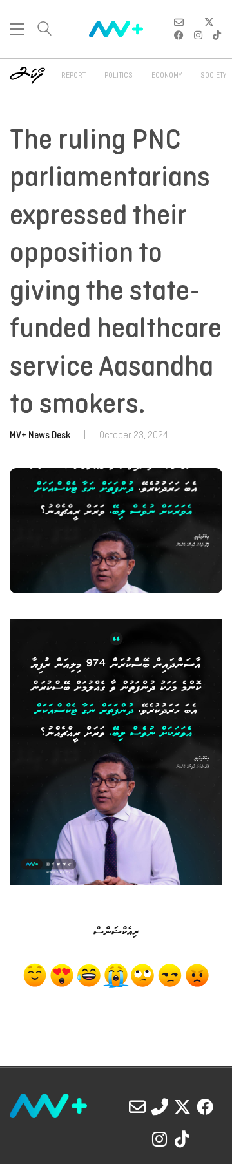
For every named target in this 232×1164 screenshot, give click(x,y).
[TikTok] (182, 1139)
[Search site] (44, 30)
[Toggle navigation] (17, 29)
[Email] (137, 1106)
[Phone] (160, 1106)
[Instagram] (160, 1139)
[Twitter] (182, 1106)
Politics (118, 75)
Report (73, 75)
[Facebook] (205, 1106)
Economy (166, 75)
